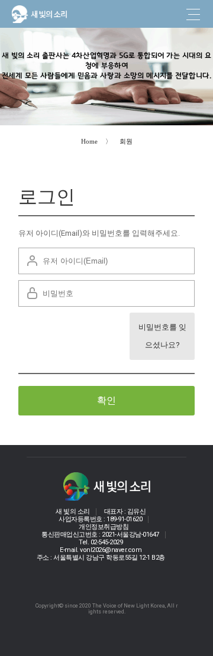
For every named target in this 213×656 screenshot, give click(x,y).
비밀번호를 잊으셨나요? (162, 336)
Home (89, 141)
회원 (126, 141)
